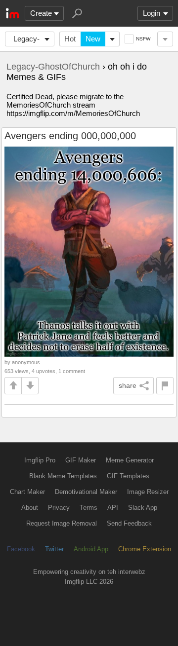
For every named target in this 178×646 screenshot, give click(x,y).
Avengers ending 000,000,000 (70, 135)
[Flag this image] (165, 385)
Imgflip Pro (39, 460)
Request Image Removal (61, 523)
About (29, 507)
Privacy (59, 507)
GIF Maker (80, 460)
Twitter (54, 549)
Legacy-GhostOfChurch (32, 40)
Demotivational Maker (86, 491)
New (93, 39)
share (127, 385)
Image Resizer (148, 491)
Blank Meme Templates (63, 476)
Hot (70, 39)
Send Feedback (129, 523)
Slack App (142, 507)
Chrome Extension (144, 549)
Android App (91, 549)
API (112, 507)
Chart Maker (27, 491)
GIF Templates (128, 476)
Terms (88, 507)
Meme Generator (130, 460)
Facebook (21, 549)
